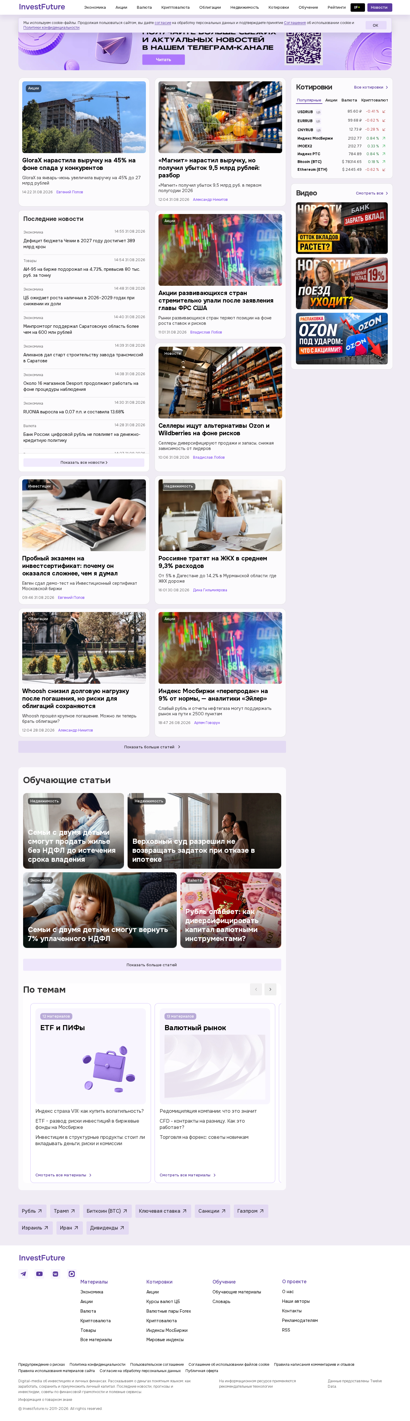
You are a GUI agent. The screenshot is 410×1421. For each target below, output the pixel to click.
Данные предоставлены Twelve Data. (355, 1384)
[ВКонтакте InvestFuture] (55, 1274)
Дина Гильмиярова (210, 590)
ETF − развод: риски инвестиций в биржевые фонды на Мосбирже (87, 1124)
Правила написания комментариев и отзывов (314, 1364)
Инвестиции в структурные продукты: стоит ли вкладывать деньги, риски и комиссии (90, 1140)
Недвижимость (178, 486)
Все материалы (96, 1339)
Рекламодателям (300, 1320)
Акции (33, 88)
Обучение (224, 1282)
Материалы (94, 1282)
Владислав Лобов (206, 332)
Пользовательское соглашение (157, 1364)
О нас (288, 1291)
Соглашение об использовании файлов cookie (228, 1364)
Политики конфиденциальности (51, 27)
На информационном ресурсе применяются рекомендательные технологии (257, 1384)
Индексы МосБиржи (167, 1330)
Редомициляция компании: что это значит (208, 1111)
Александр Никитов (210, 200)
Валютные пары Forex (168, 1311)
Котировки (159, 1282)
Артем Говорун (207, 723)
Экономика (33, 232)
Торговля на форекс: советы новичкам (204, 1137)
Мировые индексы (165, 1339)
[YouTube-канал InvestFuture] (39, 1274)
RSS (286, 1330)
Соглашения (295, 22)
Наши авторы (296, 1301)
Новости (172, 353)
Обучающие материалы (237, 1292)
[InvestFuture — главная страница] (42, 7)
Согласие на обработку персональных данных (140, 1370)
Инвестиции (39, 486)
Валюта (29, 426)
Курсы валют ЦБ (163, 1301)
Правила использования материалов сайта (56, 1370)
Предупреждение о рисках (41, 1364)
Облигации (38, 619)
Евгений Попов (69, 192)
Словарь (222, 1301)
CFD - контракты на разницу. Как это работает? (202, 1124)
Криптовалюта (95, 1320)
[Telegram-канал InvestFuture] (205, 46)
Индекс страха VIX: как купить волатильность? (89, 1111)
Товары (30, 260)
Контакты (292, 1311)
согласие (163, 22)
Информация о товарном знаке (45, 1399)
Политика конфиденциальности (97, 1364)
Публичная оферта (201, 1370)
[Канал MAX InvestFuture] (72, 1274)
